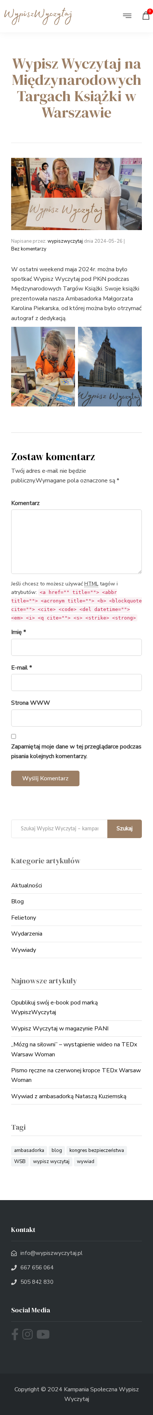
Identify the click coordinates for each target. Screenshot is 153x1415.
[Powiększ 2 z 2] (132, 336)
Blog (17, 901)
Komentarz (25, 503)
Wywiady (23, 950)
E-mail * (21, 668)
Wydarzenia (26, 934)
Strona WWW (30, 703)
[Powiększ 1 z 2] (65, 336)
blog (57, 1150)
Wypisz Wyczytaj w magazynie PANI (59, 1028)
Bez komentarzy (28, 249)
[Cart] (147, 17)
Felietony (23, 918)
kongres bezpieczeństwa (96, 1150)
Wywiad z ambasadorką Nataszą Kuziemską (68, 1096)
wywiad (85, 1161)
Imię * (18, 632)
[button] (127, 16)
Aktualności (26, 885)
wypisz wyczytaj (51, 1161)
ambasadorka (29, 1150)
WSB (20, 1161)
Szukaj (125, 828)
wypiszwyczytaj (65, 241)
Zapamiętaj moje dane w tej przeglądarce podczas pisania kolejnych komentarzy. (76, 751)
